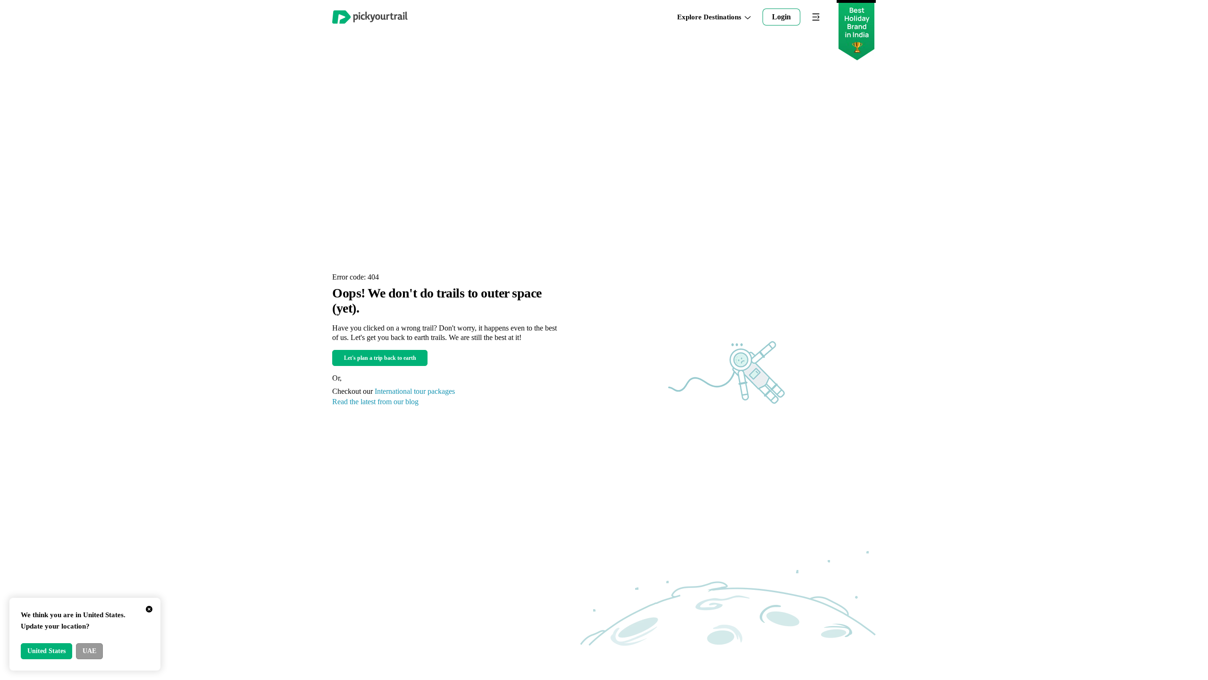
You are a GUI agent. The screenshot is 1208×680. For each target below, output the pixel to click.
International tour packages (415, 391)
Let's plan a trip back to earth (380, 358)
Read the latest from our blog (375, 402)
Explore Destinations (709, 17)
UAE (89, 650)
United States (46, 650)
